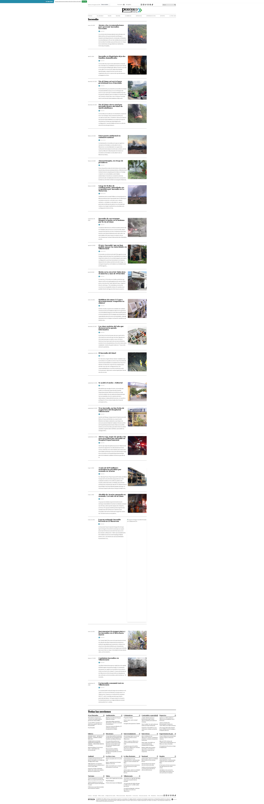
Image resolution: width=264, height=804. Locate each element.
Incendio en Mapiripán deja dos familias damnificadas (112, 57)
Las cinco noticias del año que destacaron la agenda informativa (111, 328)
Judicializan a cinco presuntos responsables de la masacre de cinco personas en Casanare (167, 771)
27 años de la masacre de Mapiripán (114, 782)
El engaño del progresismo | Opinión (132, 723)
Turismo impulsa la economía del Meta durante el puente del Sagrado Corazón (96, 783)
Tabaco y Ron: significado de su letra (114, 778)
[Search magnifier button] (175, 5)
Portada (90, 15)
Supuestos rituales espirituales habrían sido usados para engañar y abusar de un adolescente (96, 770)
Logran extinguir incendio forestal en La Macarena (109, 520)
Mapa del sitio (129, 795)
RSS (149, 795)
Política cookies (101, 795)
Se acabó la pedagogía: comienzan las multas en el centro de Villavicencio (131, 790)
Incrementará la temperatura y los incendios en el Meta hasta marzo (112, 633)
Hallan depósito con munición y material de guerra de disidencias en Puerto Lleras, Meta (96, 765)
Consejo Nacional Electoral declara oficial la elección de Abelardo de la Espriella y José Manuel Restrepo (114, 738)
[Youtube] (148, 4)
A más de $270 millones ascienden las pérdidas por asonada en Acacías (110, 469)
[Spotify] (150, 4)
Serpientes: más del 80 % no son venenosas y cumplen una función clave (149, 729)
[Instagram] (143, 4)
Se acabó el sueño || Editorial (111, 383)
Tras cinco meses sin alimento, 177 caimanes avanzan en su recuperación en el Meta (114, 728)
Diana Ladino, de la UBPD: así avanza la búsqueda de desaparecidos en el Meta (148, 744)
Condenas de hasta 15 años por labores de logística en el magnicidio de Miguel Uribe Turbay (96, 760)
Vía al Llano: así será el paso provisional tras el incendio (110, 82)
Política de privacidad (120, 795)
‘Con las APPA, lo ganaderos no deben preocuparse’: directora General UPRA (95, 724)
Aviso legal (95, 795)
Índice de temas (160, 795)
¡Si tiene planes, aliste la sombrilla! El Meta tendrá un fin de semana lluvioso (132, 771)
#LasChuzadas (91, 727)
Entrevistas (139, 15)
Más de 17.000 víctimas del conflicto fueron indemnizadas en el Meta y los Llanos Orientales (168, 742)
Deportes (162, 15)
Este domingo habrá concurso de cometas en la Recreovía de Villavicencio (131, 738)
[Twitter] (146, 4)
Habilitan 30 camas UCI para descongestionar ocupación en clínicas (111, 301)
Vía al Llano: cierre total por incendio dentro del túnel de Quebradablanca (111, 106)
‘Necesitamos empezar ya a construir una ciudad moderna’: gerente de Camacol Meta (95, 719)
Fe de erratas (135, 795)
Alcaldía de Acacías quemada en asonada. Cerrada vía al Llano (112, 495)
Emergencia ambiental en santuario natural (109, 136)
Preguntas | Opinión (128, 717)
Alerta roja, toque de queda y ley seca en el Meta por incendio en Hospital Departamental (112, 438)
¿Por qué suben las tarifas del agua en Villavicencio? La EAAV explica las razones (132, 785)
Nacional (118, 15)
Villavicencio (100, 15)
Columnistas (128, 15)
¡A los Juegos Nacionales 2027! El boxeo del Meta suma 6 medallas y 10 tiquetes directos (167, 729)
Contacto (90, 795)
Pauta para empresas (143, 795)
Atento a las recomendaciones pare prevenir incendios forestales (111, 27)
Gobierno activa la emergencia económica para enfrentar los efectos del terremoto (149, 769)
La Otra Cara (172, 15)
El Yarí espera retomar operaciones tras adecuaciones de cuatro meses (132, 766)
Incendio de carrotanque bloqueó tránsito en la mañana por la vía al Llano (111, 220)
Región (109, 15)
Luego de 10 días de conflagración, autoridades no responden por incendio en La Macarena (111, 188)
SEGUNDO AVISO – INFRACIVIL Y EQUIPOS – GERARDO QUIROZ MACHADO (95, 738)
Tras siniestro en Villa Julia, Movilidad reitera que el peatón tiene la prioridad (132, 780)
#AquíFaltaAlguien (110, 780)
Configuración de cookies (110, 795)
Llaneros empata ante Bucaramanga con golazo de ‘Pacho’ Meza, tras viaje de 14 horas (168, 724)
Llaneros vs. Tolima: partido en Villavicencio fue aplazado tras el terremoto (167, 719)
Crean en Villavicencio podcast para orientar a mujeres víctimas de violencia (168, 738)
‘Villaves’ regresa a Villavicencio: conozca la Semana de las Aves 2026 (131, 742)
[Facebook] (141, 4)
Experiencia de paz (151, 15)
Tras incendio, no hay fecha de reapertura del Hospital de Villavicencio (111, 409)
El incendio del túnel (107, 353)
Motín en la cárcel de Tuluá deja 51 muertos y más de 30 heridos (112, 273)
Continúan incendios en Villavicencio (109, 659)
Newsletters (153, 795)
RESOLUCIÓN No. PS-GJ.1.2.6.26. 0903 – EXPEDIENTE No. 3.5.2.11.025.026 (95, 749)
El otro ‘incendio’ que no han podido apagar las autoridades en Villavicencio (113, 247)
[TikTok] (152, 4)
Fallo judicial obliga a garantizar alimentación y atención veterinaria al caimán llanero (114, 723)
